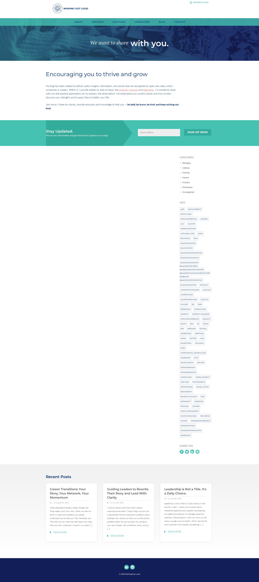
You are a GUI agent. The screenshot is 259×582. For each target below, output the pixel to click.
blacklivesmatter (188, 285)
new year (185, 382)
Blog (162, 22)
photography (199, 382)
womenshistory (188, 425)
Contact (179, 22)
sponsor (184, 406)
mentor (200, 362)
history (193, 338)
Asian (200, 233)
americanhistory (188, 228)
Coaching (119, 22)
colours (207, 290)
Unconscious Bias (189, 416)
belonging (148, 89)
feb (182, 328)
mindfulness (186, 377)
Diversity (186, 172)
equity (183, 324)
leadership (185, 358)
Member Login (199, 2)
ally (182, 224)
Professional (187, 187)
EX (198, 324)
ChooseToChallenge (190, 290)
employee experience (190, 319)
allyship (191, 224)
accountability (194, 209)
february (191, 328)
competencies (187, 294)
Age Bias (204, 219)
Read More (60, 532)
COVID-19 (204, 299)
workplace (186, 435)
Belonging (186, 163)
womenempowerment (201, 421)
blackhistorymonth (190, 258)
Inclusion (186, 182)
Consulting (142, 22)
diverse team (200, 309)
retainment (186, 401)
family (205, 324)
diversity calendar (200, 314)
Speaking (97, 22)
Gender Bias (186, 333)
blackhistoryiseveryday (191, 253)
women (184, 421)
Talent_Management (190, 411)
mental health (187, 362)
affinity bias (186, 214)
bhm (196, 238)
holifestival (186, 343)
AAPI (182, 209)
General (185, 177)
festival (203, 328)
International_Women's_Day (193, 353)
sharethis (199, 401)
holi (202, 338)
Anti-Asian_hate (187, 233)
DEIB (200, 304)
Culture (184, 304)
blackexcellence (188, 243)
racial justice (202, 387)
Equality (206, 319)
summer (195, 406)
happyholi (199, 333)
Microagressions (188, 372)
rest (203, 396)
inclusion (133, 89)
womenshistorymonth (191, 430)
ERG (191, 324)
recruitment (186, 392)
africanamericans (189, 219)
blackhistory (187, 248)
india (183, 348)
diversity (123, 89)
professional (187, 387)
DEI (193, 304)
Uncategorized (188, 192)
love (196, 358)
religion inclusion (189, 396)
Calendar (186, 167)
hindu (183, 338)
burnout (204, 285)
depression (186, 309)
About (78, 22)
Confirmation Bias (189, 299)
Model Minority (203, 377)
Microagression (188, 367)
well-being (205, 416)
